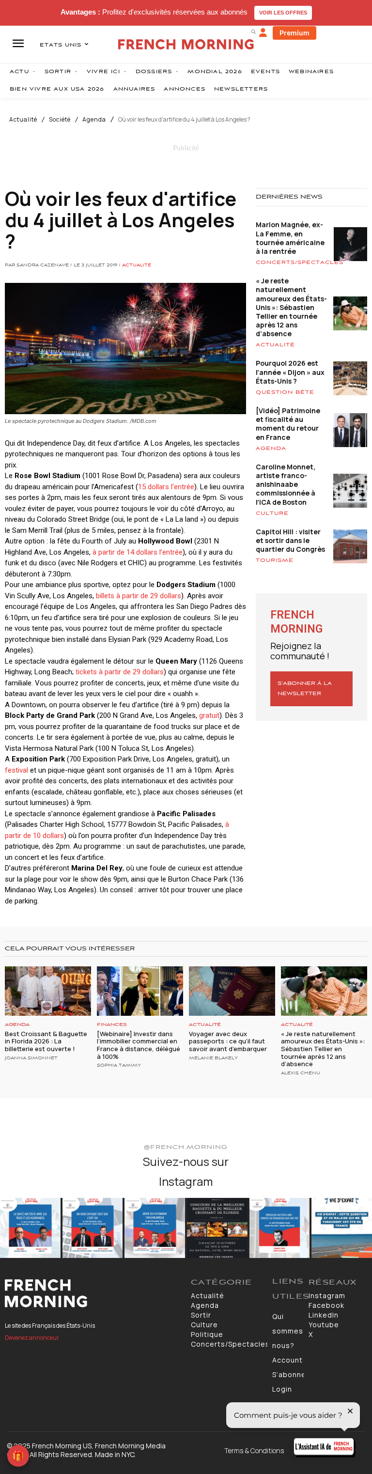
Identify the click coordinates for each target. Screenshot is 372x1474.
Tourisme (275, 560)
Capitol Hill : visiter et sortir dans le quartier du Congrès (290, 540)
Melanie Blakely (213, 1058)
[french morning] (186, 44)
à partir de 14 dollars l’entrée (138, 552)
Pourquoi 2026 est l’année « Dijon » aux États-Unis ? (290, 371)
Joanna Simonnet (31, 1058)
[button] (253, 31)
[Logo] (93, 1293)
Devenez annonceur (32, 1338)
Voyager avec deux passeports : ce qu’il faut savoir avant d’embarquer (228, 1041)
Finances (112, 1024)
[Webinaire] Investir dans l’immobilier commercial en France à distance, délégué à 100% (138, 1045)
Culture (272, 513)
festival (16, 770)
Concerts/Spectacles (299, 262)
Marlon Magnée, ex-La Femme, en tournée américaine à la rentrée (290, 238)
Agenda (94, 120)
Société (60, 120)
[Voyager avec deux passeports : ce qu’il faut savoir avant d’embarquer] (232, 990)
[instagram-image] (30, 1228)
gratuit (209, 715)
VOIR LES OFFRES (283, 13)
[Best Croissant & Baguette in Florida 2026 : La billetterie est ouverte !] (48, 990)
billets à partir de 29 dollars (137, 595)
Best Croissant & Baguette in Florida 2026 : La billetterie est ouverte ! (46, 1041)
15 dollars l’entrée (166, 486)
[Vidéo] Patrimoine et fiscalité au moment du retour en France (288, 424)
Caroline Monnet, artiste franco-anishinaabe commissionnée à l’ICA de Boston (285, 484)
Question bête (285, 392)
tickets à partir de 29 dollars (120, 671)
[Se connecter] (263, 33)
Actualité (23, 120)
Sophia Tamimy (119, 1065)
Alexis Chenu (300, 1073)
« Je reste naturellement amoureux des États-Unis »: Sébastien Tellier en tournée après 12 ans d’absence (291, 307)
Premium (294, 33)
